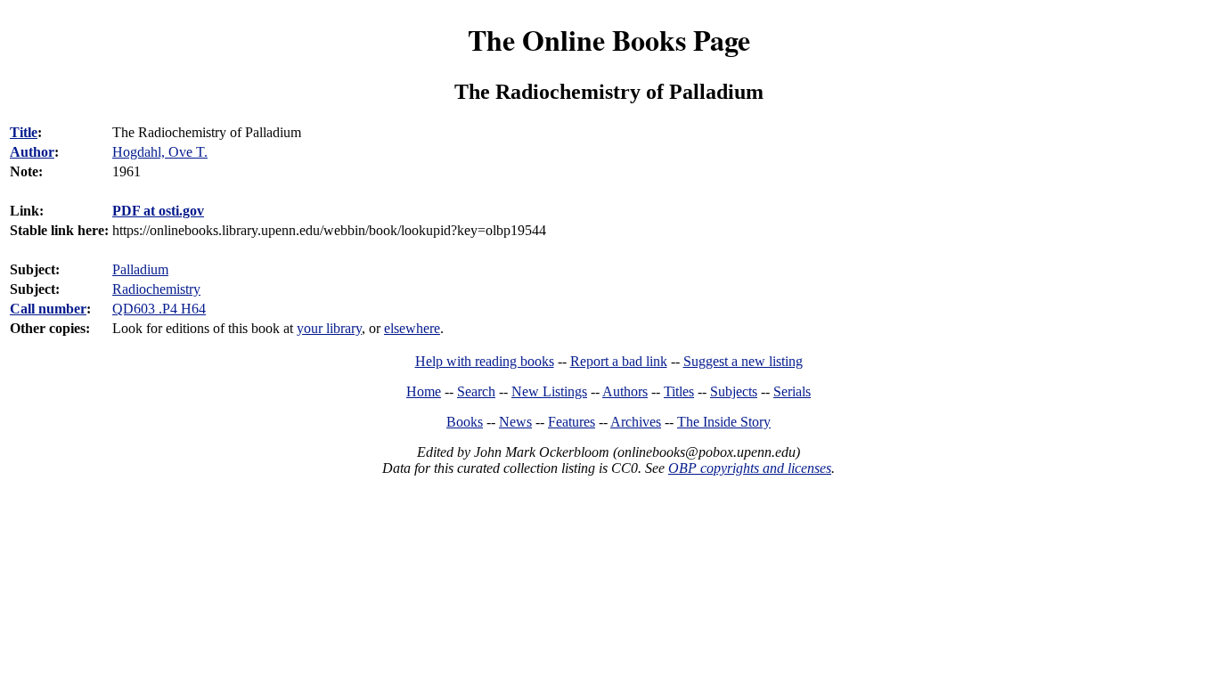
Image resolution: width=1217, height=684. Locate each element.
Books (464, 421)
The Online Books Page (609, 40)
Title (23, 132)
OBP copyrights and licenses (749, 468)
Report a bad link (618, 361)
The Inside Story (724, 421)
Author (32, 151)
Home (423, 391)
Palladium (140, 269)
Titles (679, 391)
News (515, 421)
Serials (792, 391)
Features (571, 421)
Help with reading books (484, 361)
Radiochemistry (156, 289)
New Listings (549, 391)
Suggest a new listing (743, 361)
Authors (625, 391)
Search (476, 391)
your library (329, 328)
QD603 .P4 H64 (159, 308)
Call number (48, 308)
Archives (635, 421)
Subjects (733, 391)
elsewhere (412, 328)
